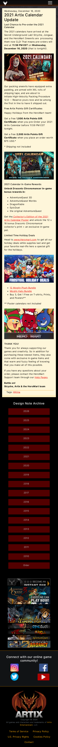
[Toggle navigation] (5, 3)
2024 (26, 429)
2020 (26, 465)
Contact (29, 742)
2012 (26, 538)
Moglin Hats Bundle (21, 291)
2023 (26, 438)
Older (26, 565)
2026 (26, 411)
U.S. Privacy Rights (18, 736)
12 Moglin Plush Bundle (23, 287)
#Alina (16, 392)
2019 (26, 474)
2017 (26, 492)
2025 (26, 420)
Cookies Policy (42, 736)
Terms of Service (18, 731)
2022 (26, 447)
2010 (26, 556)
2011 (26, 547)
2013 (26, 529)
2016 (26, 501)
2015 (26, 510)
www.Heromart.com (25, 239)
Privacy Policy (41, 731)
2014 (26, 519)
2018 (26, 483)
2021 (26, 456)
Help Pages (41, 377)
